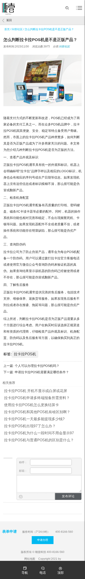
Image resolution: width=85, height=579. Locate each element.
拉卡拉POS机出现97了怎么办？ (30, 426)
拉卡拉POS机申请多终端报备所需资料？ (37, 398)
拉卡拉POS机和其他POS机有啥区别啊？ (37, 412)
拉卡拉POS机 (25, 354)
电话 (42, 572)
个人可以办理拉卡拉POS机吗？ (37, 366)
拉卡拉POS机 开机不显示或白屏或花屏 (35, 391)
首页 (7, 29)
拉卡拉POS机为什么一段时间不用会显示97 (39, 433)
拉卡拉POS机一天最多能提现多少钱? (34, 419)
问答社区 (17, 29)
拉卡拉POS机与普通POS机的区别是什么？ (39, 440)
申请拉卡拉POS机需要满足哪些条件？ (42, 372)
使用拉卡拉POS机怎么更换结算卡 (31, 405)
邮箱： (23, 470)
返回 (9, 20)
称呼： (23, 462)
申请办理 (42, 540)
